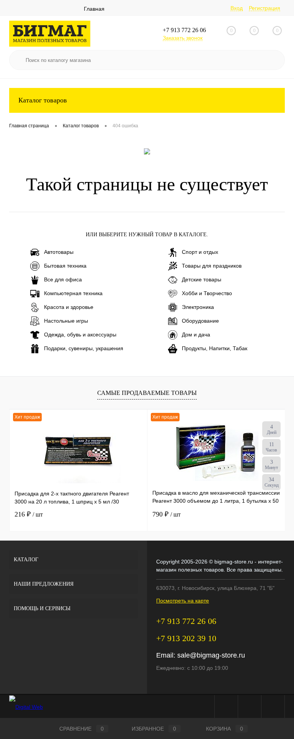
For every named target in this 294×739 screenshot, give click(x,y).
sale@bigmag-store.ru (211, 655)
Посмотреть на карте (182, 601)
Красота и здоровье (68, 307)
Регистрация (264, 8)
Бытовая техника (65, 266)
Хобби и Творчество (207, 293)
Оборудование (200, 321)
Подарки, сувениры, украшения (83, 348)
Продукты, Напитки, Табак (214, 348)
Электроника (198, 307)
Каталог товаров (42, 100)
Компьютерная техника (73, 293)
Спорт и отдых (200, 252)
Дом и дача (196, 334)
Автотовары (59, 252)
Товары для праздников (212, 266)
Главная (94, 9)
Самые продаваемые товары (147, 393)
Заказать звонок (183, 38)
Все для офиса (63, 279)
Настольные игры (66, 321)
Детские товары (201, 279)
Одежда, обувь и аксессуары (80, 334)
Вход (236, 8)
